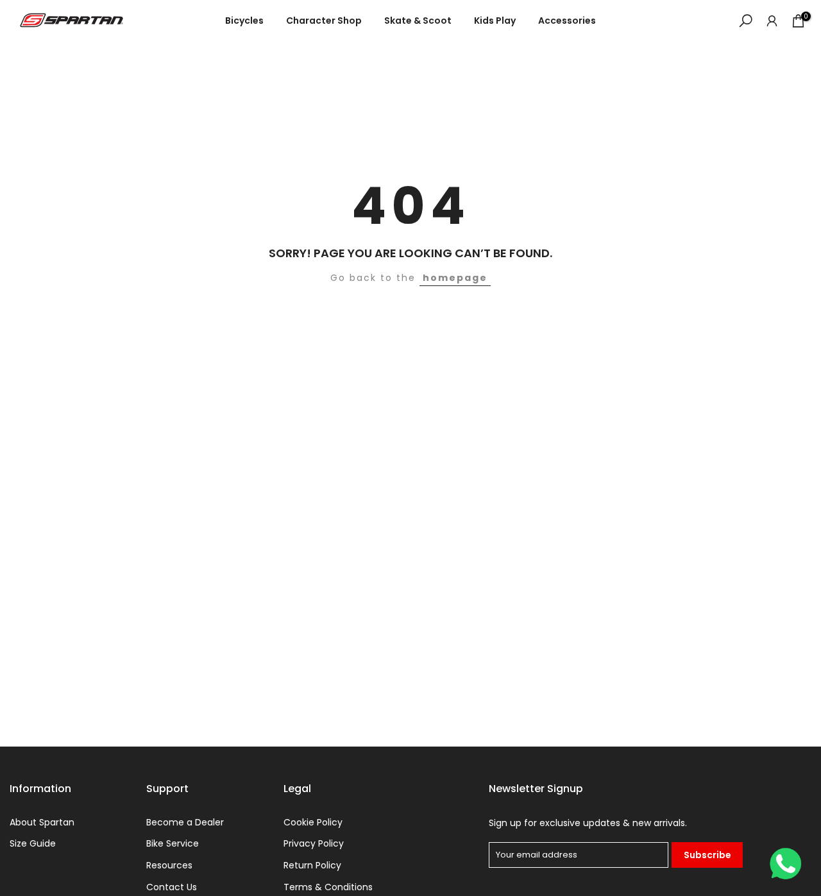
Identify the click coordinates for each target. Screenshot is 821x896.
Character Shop (324, 20)
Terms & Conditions (328, 887)
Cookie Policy (313, 822)
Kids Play (495, 20)
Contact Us (171, 887)
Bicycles (244, 20)
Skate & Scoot (418, 20)
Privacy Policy (314, 844)
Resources (169, 865)
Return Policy (312, 865)
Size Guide (33, 844)
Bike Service (172, 844)
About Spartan (42, 822)
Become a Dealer (185, 822)
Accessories (567, 20)
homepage (455, 277)
